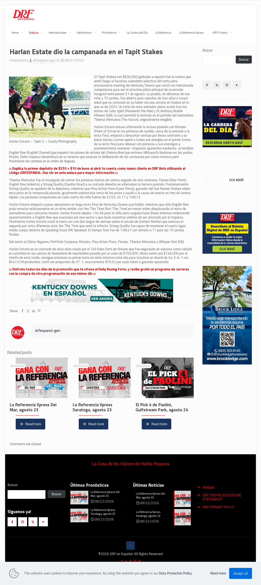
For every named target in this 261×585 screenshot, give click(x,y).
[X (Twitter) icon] (122, 561)
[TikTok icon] (139, 561)
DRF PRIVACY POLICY (218, 507)
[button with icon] (206, 85)
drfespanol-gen (44, 60)
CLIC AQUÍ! (236, 180)
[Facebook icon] (130, 561)
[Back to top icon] (130, 545)
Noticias (208, 487)
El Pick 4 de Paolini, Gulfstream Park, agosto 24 (162, 407)
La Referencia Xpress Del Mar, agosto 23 (33, 407)
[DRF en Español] (23, 14)
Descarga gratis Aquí (224, 142)
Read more (218, 573)
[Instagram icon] (134, 561)
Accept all (240, 573)
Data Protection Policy (175, 573)
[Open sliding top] (130, 4)
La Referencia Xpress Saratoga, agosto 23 (92, 407)
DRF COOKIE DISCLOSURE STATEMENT (221, 497)
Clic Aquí (227, 249)
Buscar (207, 50)
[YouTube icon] (126, 561)
